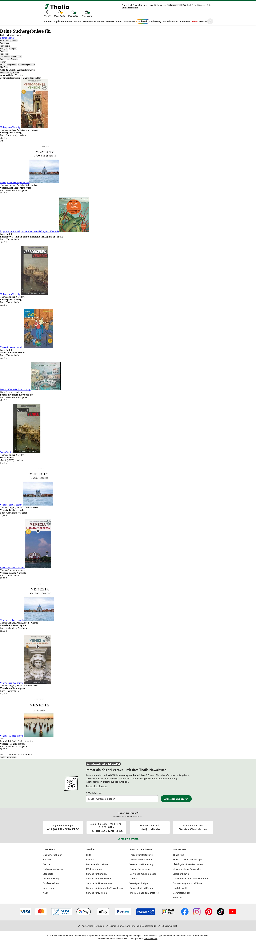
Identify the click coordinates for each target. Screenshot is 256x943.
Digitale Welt (180, 888)
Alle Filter (4, 67)
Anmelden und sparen (176, 798)
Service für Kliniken (96, 892)
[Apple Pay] (102, 912)
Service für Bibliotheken (99, 878)
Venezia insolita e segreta (12, 683)
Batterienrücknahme (97, 864)
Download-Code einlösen (142, 873)
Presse (46, 864)
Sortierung (4, 43)
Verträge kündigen (139, 883)
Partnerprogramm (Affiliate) (188, 883)
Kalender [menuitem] (185, 21)
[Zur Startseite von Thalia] (57, 6)
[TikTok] (220, 912)
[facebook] (185, 912)
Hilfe (88, 854)
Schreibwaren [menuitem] (170, 21)
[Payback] (145, 912)
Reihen (3, 62)
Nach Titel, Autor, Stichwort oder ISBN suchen (144, 5)
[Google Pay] (83, 912)
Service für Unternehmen (99, 883)
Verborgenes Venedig (10, 127)
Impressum (49, 888)
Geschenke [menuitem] (205, 21)
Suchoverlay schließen (176, 5)
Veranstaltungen (181, 892)
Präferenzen (5, 46)
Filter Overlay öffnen (8, 40)
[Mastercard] (41, 912)
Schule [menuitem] (77, 21)
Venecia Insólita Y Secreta (12, 567)
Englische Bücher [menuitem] (62, 21)
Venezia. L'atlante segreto (12, 620)
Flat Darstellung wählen (31, 78)
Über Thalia (49, 849)
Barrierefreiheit (51, 883)
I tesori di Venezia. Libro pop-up (15, 389)
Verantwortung (51, 878)
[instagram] (197, 912)
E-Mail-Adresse (94, 793)
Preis (2, 54)
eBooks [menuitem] (110, 21)
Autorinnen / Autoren (8, 59)
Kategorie (4, 48)
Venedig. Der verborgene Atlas (14, 182)
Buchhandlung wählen (26, 70)
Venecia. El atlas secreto (11, 504)
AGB (45, 892)
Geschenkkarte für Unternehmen (190, 878)
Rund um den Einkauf (141, 849)
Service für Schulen (96, 873)
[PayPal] (123, 912)
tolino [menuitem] (119, 21)
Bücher (3, 37)
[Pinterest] (208, 912)
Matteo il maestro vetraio (12, 347)
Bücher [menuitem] (48, 21)
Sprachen (4, 51)
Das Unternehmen (52, 854)
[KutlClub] (168, 912)
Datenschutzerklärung (141, 888)
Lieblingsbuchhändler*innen (188, 864)
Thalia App (178, 854)
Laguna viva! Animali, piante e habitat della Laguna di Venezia (29, 231)
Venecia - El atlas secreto (12, 736)
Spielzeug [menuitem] (155, 21)
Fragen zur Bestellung (141, 854)
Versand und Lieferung (141, 864)
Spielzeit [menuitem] (143, 21)
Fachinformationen (53, 869)
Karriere (47, 859)
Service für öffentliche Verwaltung (104, 888)
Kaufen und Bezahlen (140, 859)
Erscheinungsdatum (8, 64)
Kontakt (90, 859)
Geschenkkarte (181, 873)
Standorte (48, 873)
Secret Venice (6, 452)
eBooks (11, 37)
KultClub (177, 897)
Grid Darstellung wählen (10, 78)
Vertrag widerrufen (128, 838)
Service (90, 849)
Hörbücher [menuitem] (130, 21)
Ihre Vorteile (179, 849)
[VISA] (25, 912)
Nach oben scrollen (8, 757)
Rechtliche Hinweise (96, 786)
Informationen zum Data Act (144, 892)
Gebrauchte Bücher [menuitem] (94, 21)
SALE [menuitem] (195, 21)
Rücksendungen (94, 869)
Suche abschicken (130, 8)
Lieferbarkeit (5, 56)
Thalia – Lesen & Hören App (187, 859)
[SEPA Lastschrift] (61, 912)
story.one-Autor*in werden (187, 869)
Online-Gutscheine (139, 869)
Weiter (210, 21)
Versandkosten (150, 938)
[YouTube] (232, 912)
